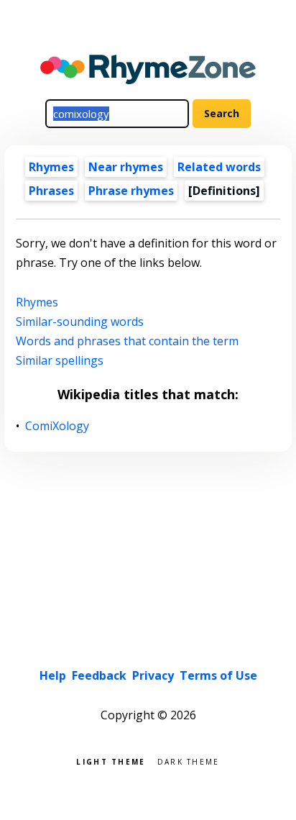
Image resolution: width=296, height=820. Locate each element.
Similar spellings (59, 360)
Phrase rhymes (131, 191)
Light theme (110, 760)
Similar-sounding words (80, 321)
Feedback (99, 675)
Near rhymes (125, 167)
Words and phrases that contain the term (127, 341)
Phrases (51, 191)
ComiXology (57, 426)
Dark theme (188, 760)
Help (53, 675)
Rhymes (51, 167)
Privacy (153, 675)
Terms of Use (218, 675)
